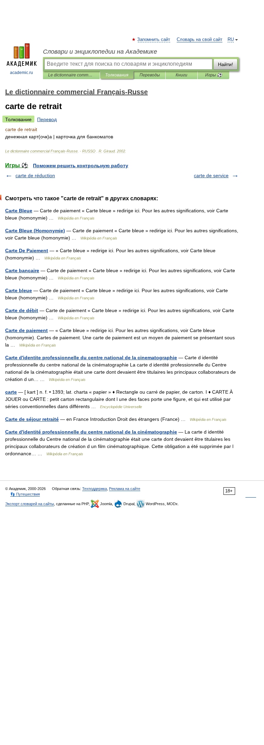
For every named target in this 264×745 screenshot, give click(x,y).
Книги (181, 75)
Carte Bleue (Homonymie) (35, 230)
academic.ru (21, 72)
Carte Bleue (18, 210)
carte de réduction (35, 175)
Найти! (225, 64)
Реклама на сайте (124, 489)
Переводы (150, 75)
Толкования (116, 75)
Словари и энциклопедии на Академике (100, 51)
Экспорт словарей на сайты (29, 504)
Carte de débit (21, 310)
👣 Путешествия (25, 494)
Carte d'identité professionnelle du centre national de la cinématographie (91, 432)
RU (231, 39)
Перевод (47, 119)
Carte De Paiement (26, 250)
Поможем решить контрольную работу (80, 165)
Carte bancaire (22, 270)
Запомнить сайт (154, 39)
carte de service (211, 175)
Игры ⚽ (213, 75)
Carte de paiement (26, 330)
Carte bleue (18, 290)
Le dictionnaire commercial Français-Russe (71, 75)
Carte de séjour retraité (32, 419)
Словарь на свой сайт (199, 39)
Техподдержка (94, 489)
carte (11, 392)
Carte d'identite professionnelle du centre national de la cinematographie (91, 357)
